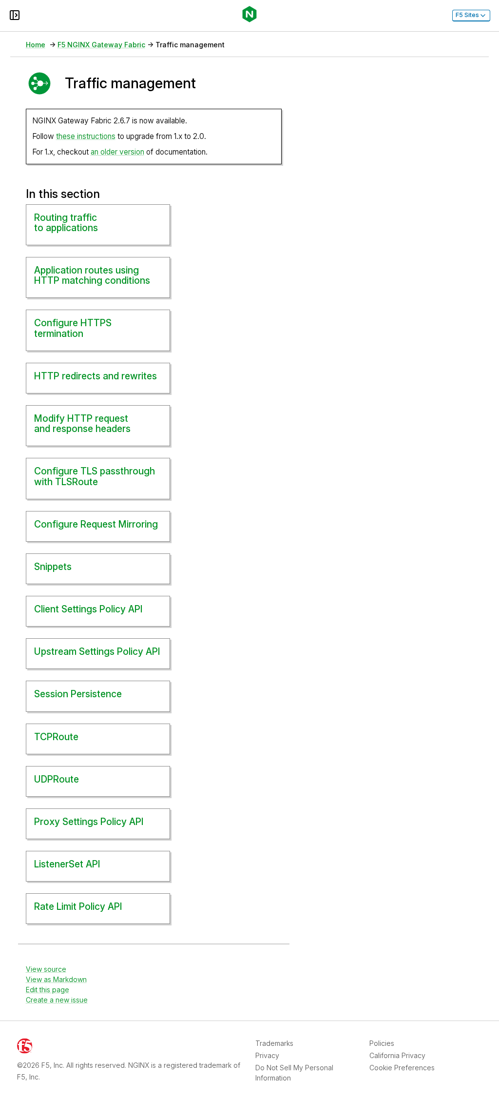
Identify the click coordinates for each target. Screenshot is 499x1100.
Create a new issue (57, 1000)
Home (35, 44)
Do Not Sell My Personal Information (294, 1072)
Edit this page (47, 989)
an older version (117, 152)
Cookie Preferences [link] (402, 1067)
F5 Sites (467, 15)
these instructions (85, 136)
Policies (381, 1043)
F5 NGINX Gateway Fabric (101, 44)
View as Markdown (56, 979)
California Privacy (397, 1055)
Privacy (267, 1055)
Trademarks (274, 1043)
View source (46, 969)
